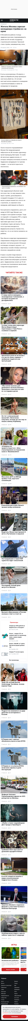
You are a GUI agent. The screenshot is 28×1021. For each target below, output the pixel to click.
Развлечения (4, 1003)
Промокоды (14, 622)
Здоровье (16, 987)
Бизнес (16, 981)
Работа (16, 1001)
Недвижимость (5, 995)
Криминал (4, 24)
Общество (3, 997)
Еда (15, 985)
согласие (5, 1012)
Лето (15, 991)
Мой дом (3, 993)
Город (15, 983)
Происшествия (5, 1001)
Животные (3, 987)
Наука (15, 993)
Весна (2, 983)
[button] (14, 628)
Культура (3, 991)
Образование (17, 995)
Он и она (16, 997)
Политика (16, 999)
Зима (2, 989)
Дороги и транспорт (6, 985)
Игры (14, 945)
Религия (16, 1003)
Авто (2, 981)
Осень (2, 999)
